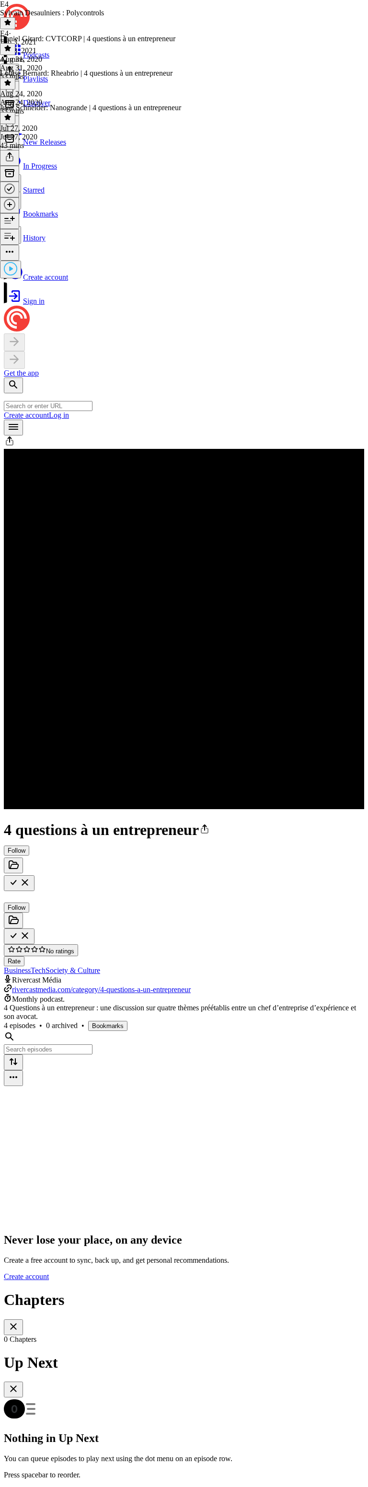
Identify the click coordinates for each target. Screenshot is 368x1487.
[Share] (9, 158)
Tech (38, 970)
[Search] (13, 385)
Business (17, 970)
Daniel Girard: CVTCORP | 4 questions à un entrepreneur (87, 38)
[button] (9, 444)
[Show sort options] (13, 1062)
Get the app (21, 373)
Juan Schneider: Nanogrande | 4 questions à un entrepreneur (90, 107)
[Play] (10, 269)
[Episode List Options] (13, 1078)
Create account (26, 415)
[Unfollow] (19, 883)
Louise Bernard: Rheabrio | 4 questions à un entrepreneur (86, 73)
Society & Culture (73, 970)
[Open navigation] (13, 427)
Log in (59, 415)
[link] (184, 190)
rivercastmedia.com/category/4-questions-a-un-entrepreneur (101, 989)
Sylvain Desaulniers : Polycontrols (52, 13)
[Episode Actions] (9, 253)
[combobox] (48, 406)
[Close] (13, 1327)
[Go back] (14, 342)
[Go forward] (14, 360)
